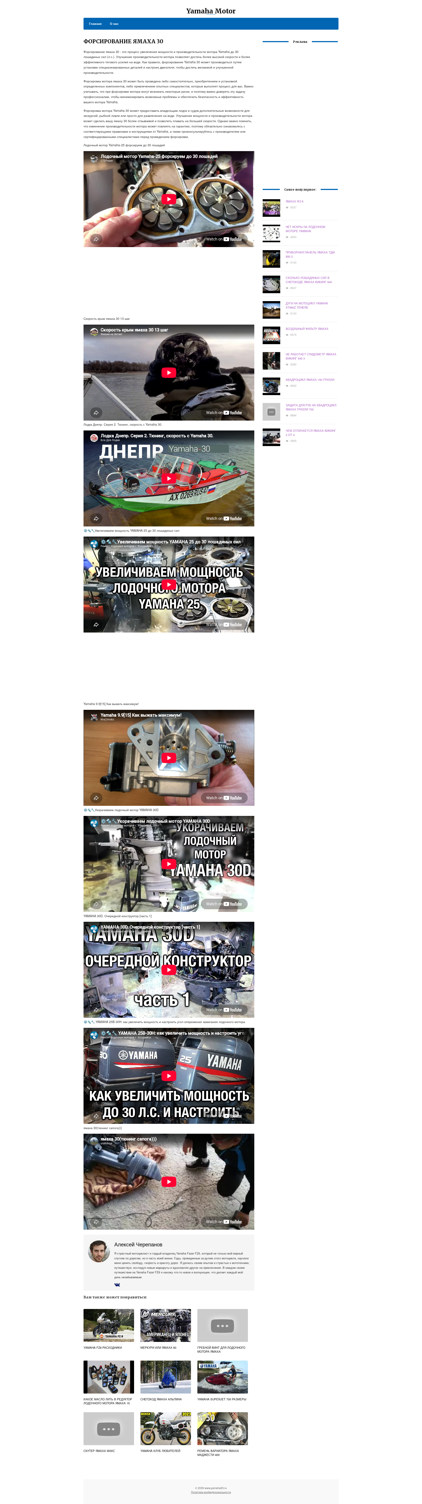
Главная (95, 23)
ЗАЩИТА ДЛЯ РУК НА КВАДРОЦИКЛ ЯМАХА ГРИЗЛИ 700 (311, 407)
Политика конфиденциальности (211, 1492)
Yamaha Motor (211, 11)
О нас (114, 23)
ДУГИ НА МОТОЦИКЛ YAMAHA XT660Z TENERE (307, 305)
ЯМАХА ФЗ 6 (294, 201)
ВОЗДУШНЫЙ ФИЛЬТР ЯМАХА (307, 329)
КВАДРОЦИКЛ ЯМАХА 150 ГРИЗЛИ (310, 380)
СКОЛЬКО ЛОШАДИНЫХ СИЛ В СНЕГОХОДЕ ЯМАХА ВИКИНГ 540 (309, 280)
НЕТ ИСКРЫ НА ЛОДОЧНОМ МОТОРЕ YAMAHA (305, 229)
